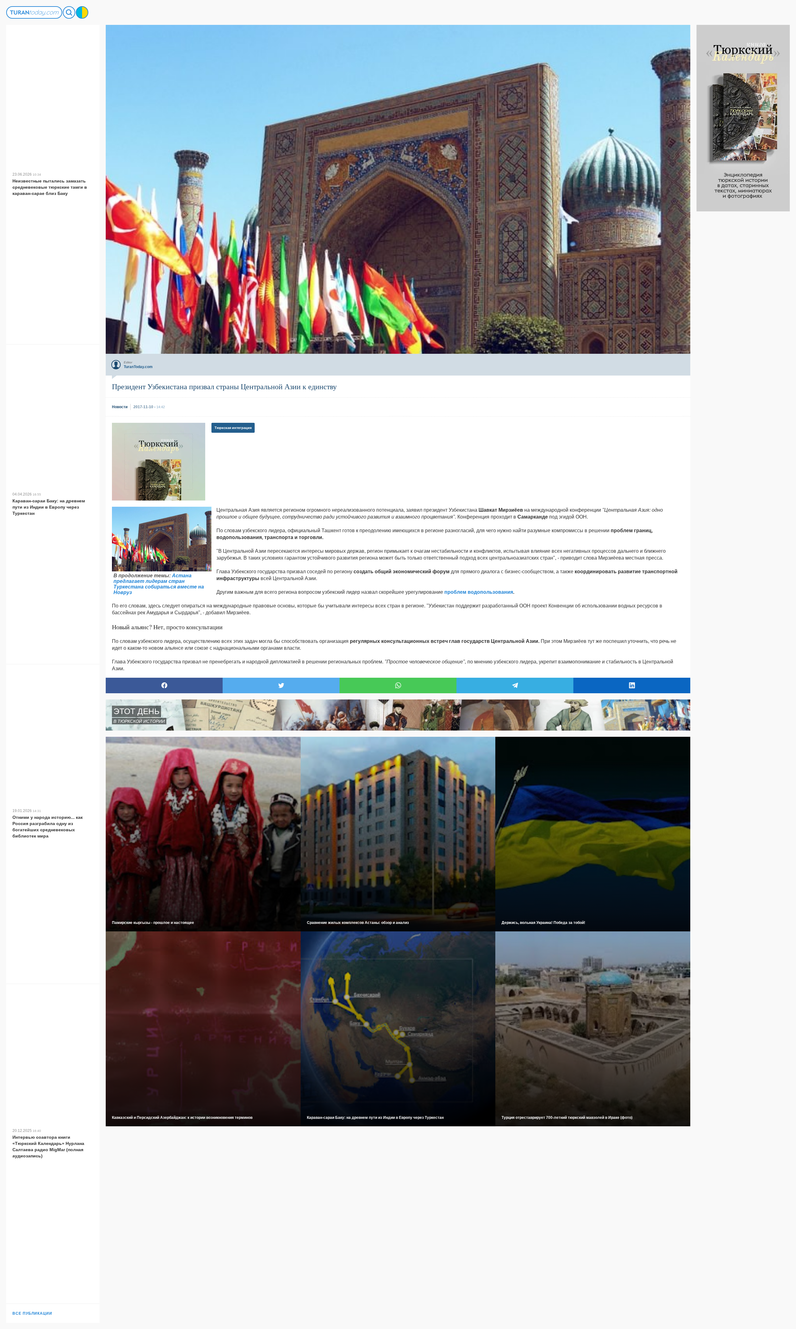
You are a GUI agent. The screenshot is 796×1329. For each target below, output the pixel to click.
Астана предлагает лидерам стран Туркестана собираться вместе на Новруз (158, 584)
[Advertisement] (743, 304)
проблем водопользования (478, 592)
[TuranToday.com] (34, 12)
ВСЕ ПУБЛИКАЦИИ (32, 1313)
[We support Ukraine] (82, 12)
